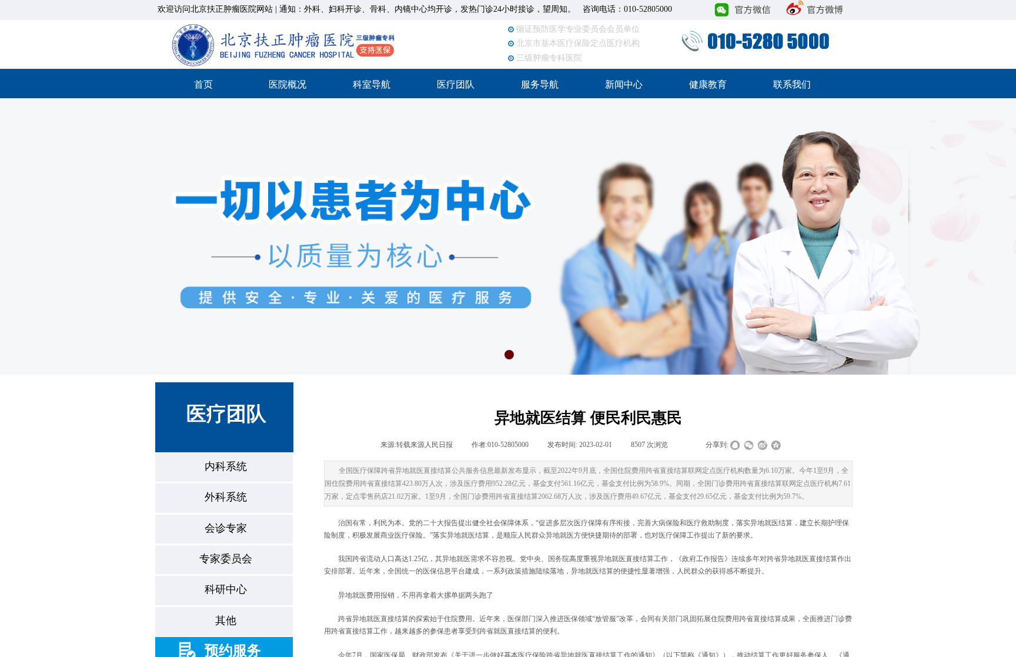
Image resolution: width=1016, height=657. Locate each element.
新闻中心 (624, 84)
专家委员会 (225, 559)
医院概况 (287, 84)
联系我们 (792, 84)
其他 (225, 620)
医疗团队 (455, 84)
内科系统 (226, 466)
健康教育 (708, 84)
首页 (203, 84)
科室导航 (371, 84)
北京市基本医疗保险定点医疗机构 (578, 38)
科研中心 (226, 589)
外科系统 (226, 497)
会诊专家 (226, 528)
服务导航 (540, 84)
